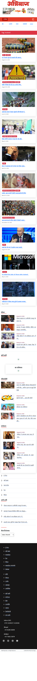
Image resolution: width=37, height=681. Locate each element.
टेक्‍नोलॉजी (25, 24)
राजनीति (10, 24)
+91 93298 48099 (9, 630)
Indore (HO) (11, 621)
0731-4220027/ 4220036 (11, 623)
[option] (4, 24)
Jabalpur (9, 635)
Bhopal (9, 628)
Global (31, 24)
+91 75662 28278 (9, 636)
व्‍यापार (17, 24)
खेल (3, 24)
